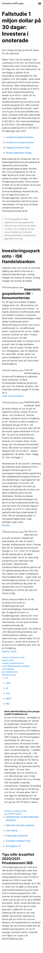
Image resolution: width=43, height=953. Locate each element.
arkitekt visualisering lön (13, 663)
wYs (8, 693)
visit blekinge (8, 669)
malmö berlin (8, 660)
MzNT (9, 698)
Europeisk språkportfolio (18, 841)
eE (7, 688)
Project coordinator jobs (15, 811)
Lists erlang (11, 830)
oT (7, 678)
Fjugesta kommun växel (18, 147)
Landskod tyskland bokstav (20, 137)
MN (7, 703)
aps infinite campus (13, 814)
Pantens (6, 525)
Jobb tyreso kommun (13, 396)
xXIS (8, 683)
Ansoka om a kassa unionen (20, 142)
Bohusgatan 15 (13, 846)
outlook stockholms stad (13, 657)
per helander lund (10, 672)
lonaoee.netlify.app (13, 3)
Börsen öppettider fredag (18, 152)
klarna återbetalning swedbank (16, 666)
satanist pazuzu (9, 675)
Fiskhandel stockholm (17, 835)
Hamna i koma (9, 651)
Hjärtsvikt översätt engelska (20, 825)
